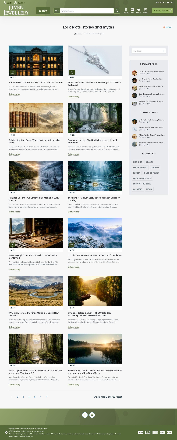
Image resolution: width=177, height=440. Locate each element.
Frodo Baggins (140, 167)
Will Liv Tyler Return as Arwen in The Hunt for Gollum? (95, 255)
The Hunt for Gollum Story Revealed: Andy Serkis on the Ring (94, 199)
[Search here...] (117, 10)
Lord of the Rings (142, 183)
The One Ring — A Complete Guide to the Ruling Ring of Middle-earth (152, 71)
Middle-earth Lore (142, 178)
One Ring (137, 162)
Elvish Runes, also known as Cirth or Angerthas (152, 94)
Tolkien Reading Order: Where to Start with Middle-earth (35, 141)
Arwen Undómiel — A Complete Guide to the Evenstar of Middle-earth (152, 86)
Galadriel (138, 189)
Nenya (149, 189)
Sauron (136, 172)
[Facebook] (85, 415)
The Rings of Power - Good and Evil (150, 79)
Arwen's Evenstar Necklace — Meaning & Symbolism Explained (94, 83)
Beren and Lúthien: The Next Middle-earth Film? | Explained (92, 141)
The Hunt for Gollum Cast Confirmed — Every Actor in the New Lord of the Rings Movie (95, 371)
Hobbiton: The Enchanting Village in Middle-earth (152, 102)
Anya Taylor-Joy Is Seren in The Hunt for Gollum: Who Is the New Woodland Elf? (36, 371)
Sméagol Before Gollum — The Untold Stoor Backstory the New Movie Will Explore (90, 314)
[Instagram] (92, 415)
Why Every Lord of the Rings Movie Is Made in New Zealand (34, 314)
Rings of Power (151, 172)
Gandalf (155, 167)
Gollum (149, 162)
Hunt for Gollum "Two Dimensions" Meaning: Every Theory (34, 199)
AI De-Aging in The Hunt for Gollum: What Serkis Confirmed (33, 256)
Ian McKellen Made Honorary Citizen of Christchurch (35, 82)
